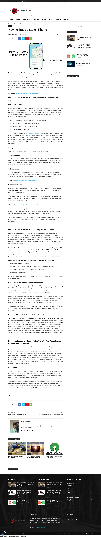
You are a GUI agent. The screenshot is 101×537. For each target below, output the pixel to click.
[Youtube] (92, 1)
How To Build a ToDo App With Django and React (50, 414)
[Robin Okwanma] (9, 34)
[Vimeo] (89, 1)
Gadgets (78, 533)
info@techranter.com (41, 527)
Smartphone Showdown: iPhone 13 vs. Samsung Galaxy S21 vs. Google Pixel (84, 37)
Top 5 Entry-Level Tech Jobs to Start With (27, 93)
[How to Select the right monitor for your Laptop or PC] (17, 448)
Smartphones (67, 533)
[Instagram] (85, 1)
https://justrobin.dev (25, 423)
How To (14, 23)
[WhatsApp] (30, 38)
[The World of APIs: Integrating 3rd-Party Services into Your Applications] (71, 64)
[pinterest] (29, 430)
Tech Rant (73, 533)
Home (9, 23)
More (87, 533)
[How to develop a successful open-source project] (54, 448)
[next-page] (12, 463)
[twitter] (32, 430)
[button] (91, 19)
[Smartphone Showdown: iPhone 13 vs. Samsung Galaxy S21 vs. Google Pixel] (71, 38)
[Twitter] (87, 1)
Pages (91, 533)
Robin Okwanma (15, 34)
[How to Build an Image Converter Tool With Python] (71, 56)
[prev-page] (9, 463)
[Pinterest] (27, 38)
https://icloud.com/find (29, 205)
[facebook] (21, 430)
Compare (60, 533)
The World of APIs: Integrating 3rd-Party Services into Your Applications (83, 63)
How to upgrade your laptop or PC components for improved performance (35, 458)
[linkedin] (27, 430)
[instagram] (24, 430)
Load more (79, 70)
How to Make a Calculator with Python (26, 180)
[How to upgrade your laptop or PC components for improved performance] (36, 448)
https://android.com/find (35, 133)
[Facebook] (83, 1)
